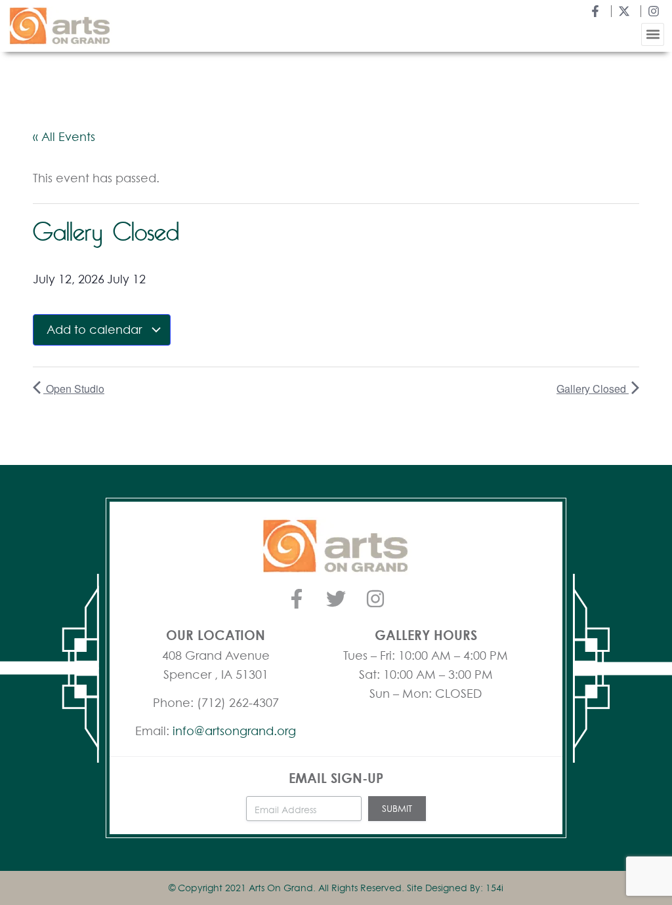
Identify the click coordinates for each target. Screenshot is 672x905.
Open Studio (73, 388)
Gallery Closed (592, 388)
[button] (652, 34)
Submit (397, 808)
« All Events (64, 136)
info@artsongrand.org (234, 730)
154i (494, 887)
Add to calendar (96, 329)
